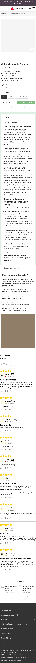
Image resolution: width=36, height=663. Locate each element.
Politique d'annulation (7, 657)
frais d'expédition (8, 652)
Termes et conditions (15, 660)
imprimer (3, 654)
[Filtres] (2, 365)
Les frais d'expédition (13, 89)
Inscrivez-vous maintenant (26, 1)
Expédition (4, 660)
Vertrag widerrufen (20, 657)
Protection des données (15, 654)
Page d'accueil (5, 13)
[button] (18, 3)
